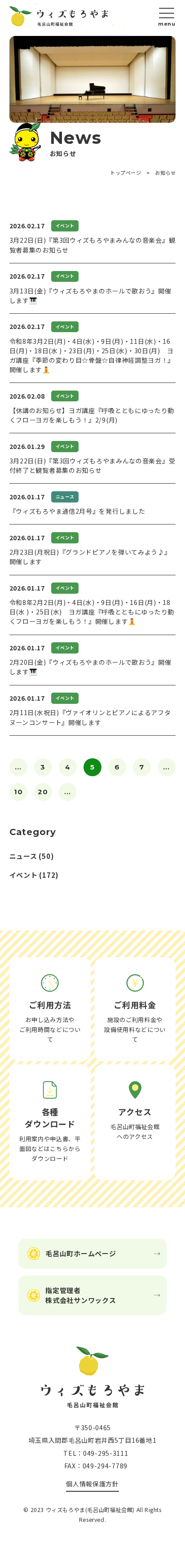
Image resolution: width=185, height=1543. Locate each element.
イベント (23, 875)
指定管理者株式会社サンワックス (80, 1295)
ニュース (23, 856)
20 (43, 791)
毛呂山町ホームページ (80, 1253)
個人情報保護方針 (92, 1483)
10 (18, 791)
